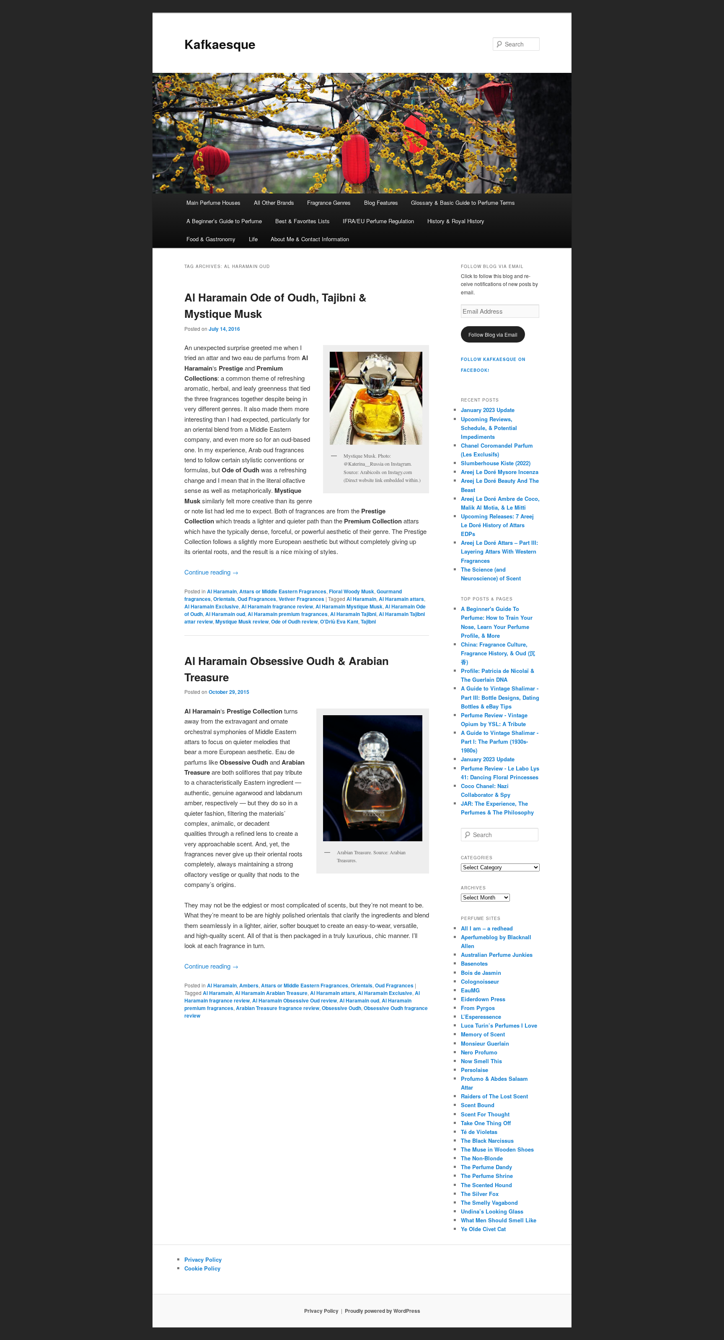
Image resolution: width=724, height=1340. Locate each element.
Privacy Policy (203, 1259)
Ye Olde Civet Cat (483, 1229)
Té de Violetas (479, 1132)
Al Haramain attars (401, 599)
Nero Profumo (479, 1052)
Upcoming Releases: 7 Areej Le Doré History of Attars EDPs (497, 525)
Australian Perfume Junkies (497, 955)
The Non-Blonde (482, 1158)
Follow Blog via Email (492, 334)
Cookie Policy (202, 1268)
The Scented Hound (486, 1185)
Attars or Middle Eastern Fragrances (282, 591)
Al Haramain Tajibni (353, 614)
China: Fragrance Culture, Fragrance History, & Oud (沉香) (498, 653)
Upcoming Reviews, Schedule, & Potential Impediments (489, 428)
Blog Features (381, 202)
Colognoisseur (480, 981)
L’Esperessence (481, 1016)
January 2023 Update (488, 410)
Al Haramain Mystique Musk (349, 606)
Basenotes (474, 963)
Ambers (249, 985)
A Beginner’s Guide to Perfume (224, 221)
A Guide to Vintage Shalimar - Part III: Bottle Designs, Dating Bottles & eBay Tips (500, 697)
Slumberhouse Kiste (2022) (495, 463)
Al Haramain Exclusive (211, 606)
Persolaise (474, 1070)
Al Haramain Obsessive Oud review (294, 1000)
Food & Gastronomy (210, 239)
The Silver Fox (480, 1194)
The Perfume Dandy (486, 1167)
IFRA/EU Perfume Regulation (378, 221)
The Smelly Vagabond (489, 1202)
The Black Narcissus (487, 1140)
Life (253, 239)
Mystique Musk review (242, 621)
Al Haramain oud (225, 614)
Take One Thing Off (486, 1123)
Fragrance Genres (329, 202)
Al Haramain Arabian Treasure (271, 993)
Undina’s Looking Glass (492, 1211)
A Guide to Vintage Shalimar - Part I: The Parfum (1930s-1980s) (499, 741)
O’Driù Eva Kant (339, 621)
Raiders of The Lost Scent (494, 1096)
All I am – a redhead (487, 928)
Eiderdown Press (483, 999)
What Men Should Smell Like (498, 1220)
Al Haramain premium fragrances (288, 614)
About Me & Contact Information (310, 239)
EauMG (470, 990)
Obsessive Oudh (341, 1008)
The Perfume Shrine (487, 1176)
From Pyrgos (478, 1008)
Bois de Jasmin (481, 973)
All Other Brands (274, 202)
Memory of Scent (483, 1034)
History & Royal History (455, 221)
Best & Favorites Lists (302, 221)
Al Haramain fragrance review (277, 606)
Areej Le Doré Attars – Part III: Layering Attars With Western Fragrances (499, 551)
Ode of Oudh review (294, 621)
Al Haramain (222, 591)
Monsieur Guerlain (485, 1043)
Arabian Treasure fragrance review (277, 1008)
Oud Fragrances (257, 599)
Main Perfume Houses (213, 202)
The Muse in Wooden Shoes (497, 1149)
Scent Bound (477, 1105)
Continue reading (211, 571)
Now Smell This (481, 1061)
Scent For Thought (485, 1114)
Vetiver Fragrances (301, 599)
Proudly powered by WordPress (382, 1310)
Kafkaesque (220, 44)
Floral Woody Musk (351, 591)
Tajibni (368, 621)
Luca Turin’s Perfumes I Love (499, 1025)
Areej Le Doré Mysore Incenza (499, 472)
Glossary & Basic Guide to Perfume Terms (463, 202)
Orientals (224, 599)
